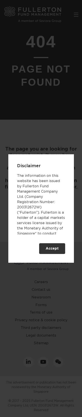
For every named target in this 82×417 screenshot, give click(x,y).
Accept (52, 248)
